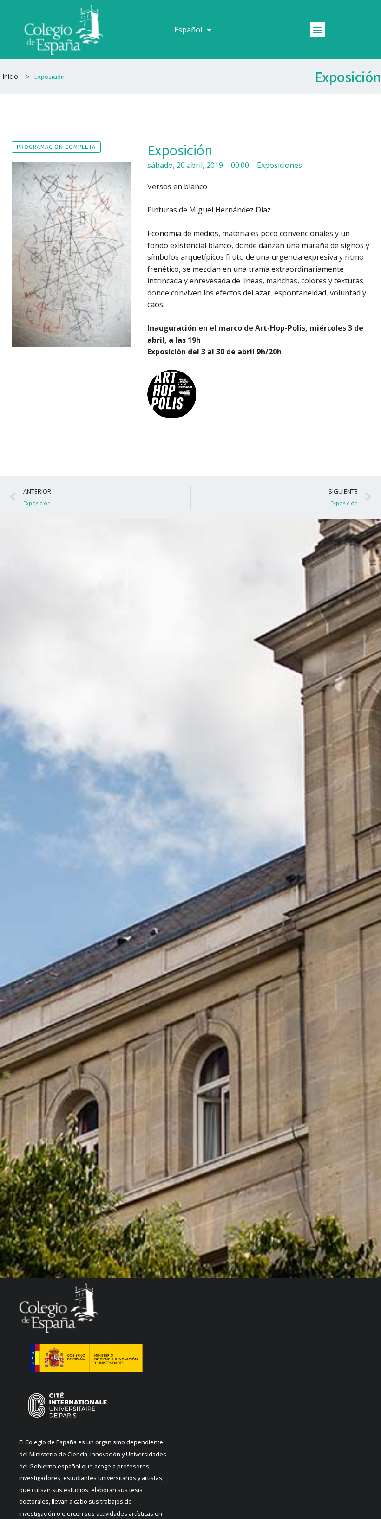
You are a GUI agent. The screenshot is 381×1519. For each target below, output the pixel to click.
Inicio (10, 76)
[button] (317, 29)
